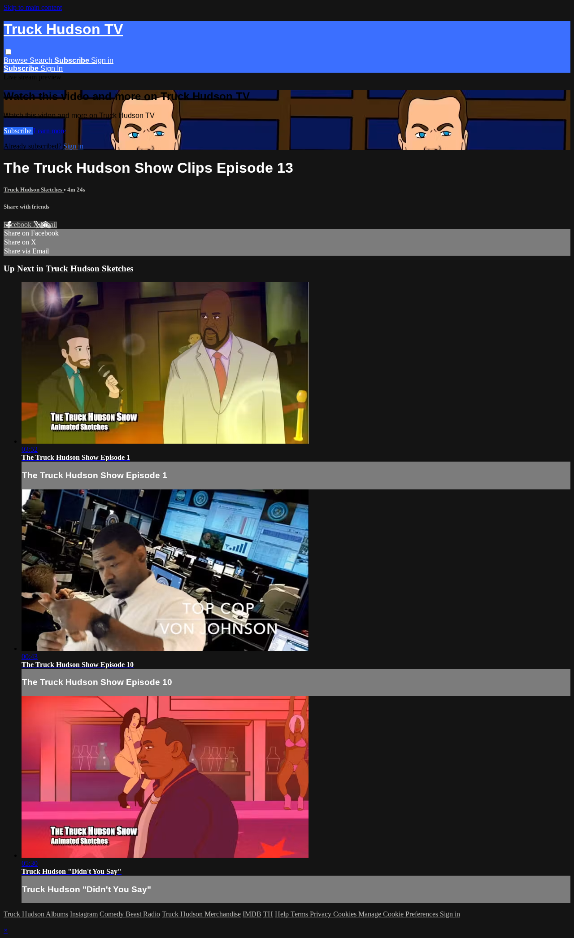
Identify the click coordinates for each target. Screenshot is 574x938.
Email (48, 224)
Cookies (345, 914)
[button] (8, 52)
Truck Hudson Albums (36, 914)
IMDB (252, 914)
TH (268, 914)
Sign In (51, 68)
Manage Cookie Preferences (399, 914)
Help (283, 914)
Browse (17, 60)
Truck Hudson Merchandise (201, 914)
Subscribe (18, 131)
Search (42, 60)
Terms (300, 914)
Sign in (102, 60)
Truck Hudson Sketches (34, 189)
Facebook (18, 224)
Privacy (321, 914)
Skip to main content (33, 7)
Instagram (84, 914)
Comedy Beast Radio (130, 914)
